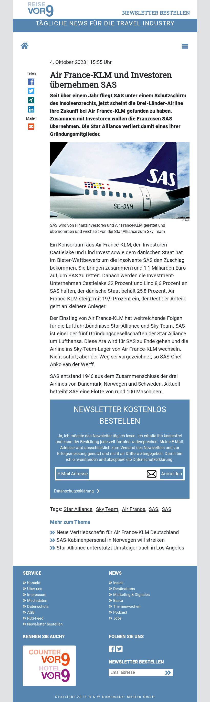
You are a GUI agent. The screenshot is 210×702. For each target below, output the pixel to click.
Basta (117, 600)
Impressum (36, 594)
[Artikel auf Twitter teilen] (31, 92)
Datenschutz (37, 606)
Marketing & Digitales (131, 594)
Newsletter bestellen (44, 624)
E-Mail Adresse (72, 473)
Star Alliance (78, 509)
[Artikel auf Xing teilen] (31, 101)
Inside (117, 583)
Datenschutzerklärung (74, 491)
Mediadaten (36, 600)
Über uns (34, 588)
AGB (30, 612)
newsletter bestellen (156, 12)
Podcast (119, 612)
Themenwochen (126, 606)
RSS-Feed (34, 618)
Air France (133, 509)
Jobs (117, 618)
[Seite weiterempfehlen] (31, 127)
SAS (153, 509)
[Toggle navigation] (185, 46)
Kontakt (33, 583)
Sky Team (107, 509)
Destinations (123, 588)
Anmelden (171, 473)
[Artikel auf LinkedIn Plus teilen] (31, 110)
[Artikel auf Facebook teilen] (31, 82)
